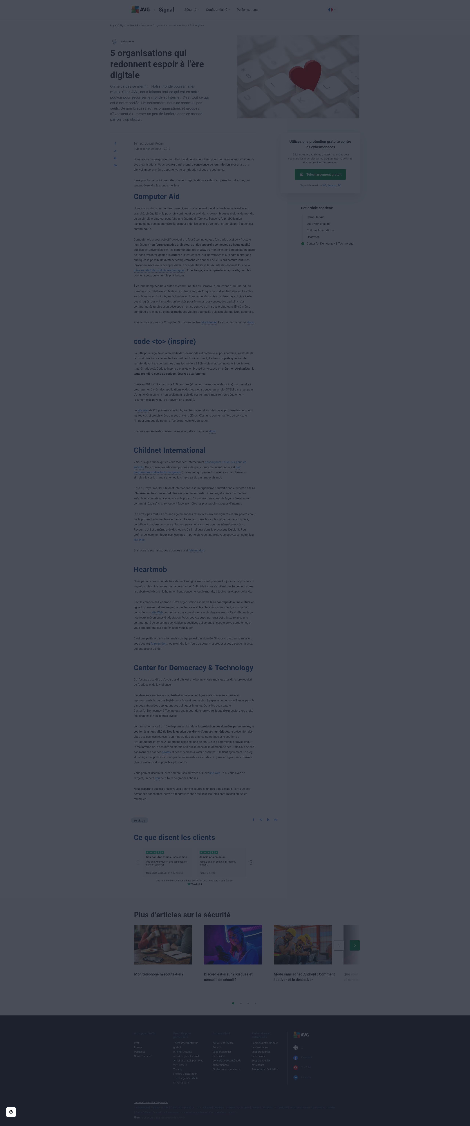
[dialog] (235, 563)
